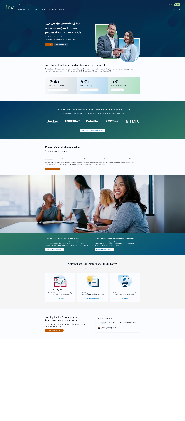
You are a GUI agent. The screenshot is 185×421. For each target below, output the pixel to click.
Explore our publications (91, 268)
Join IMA (177, 4)
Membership (21, 9)
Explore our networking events (103, 249)
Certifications (43, 9)
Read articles (61, 298)
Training (29, 9)
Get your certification (52, 169)
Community (52, 9)
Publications (61, 9)
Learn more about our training (54, 249)
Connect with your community (88, 90)
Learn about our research (93, 298)
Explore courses (60, 44)
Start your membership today (53, 330)
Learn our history (117, 90)
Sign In (170, 4)
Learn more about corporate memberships (92, 130)
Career (35, 9)
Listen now (125, 298)
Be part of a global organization (57, 90)
